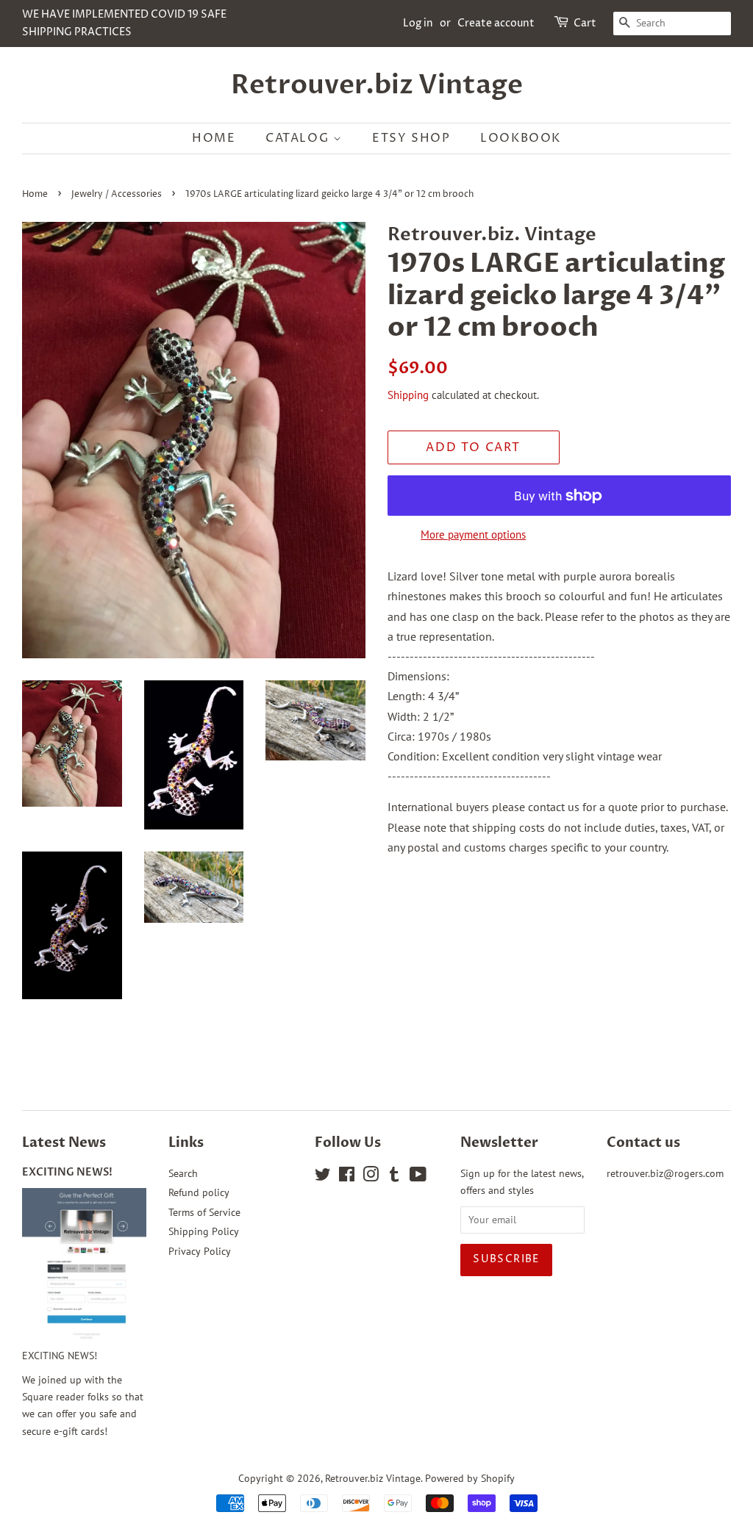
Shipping (408, 395)
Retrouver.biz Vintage (377, 85)
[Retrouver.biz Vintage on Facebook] (346, 1177)
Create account (496, 23)
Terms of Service (204, 1212)
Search (183, 1173)
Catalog (299, 138)
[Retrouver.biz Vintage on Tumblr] (394, 1177)
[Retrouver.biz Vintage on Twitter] (323, 1177)
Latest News (64, 1143)
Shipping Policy (203, 1231)
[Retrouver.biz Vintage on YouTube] (418, 1177)
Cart (585, 23)
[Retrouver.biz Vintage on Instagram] (371, 1177)
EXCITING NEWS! (67, 1172)
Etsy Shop (411, 138)
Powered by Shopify (470, 1478)
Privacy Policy (199, 1251)
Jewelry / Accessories (116, 194)
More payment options (473, 534)
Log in (418, 23)
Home (213, 138)
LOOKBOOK (520, 138)
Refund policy (198, 1192)
